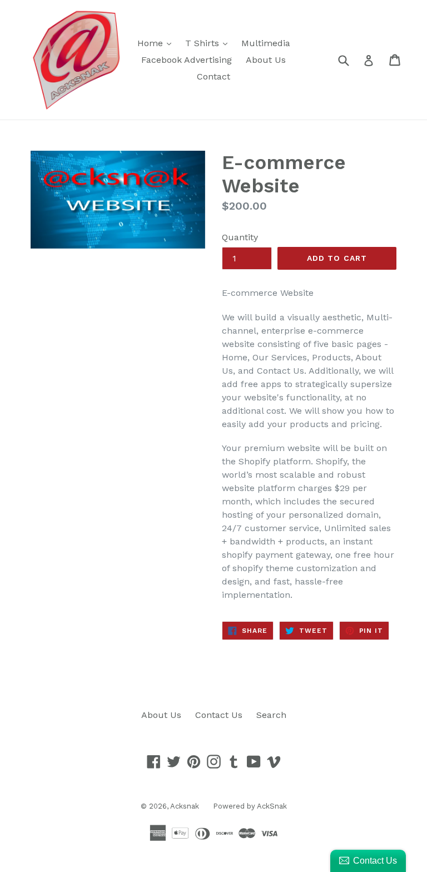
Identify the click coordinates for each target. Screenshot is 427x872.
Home (157, 42)
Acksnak (184, 806)
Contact (213, 76)
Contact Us (218, 715)
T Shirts (209, 42)
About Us (266, 59)
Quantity (240, 237)
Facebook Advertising (186, 59)
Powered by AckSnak (250, 806)
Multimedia (265, 43)
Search (271, 715)
